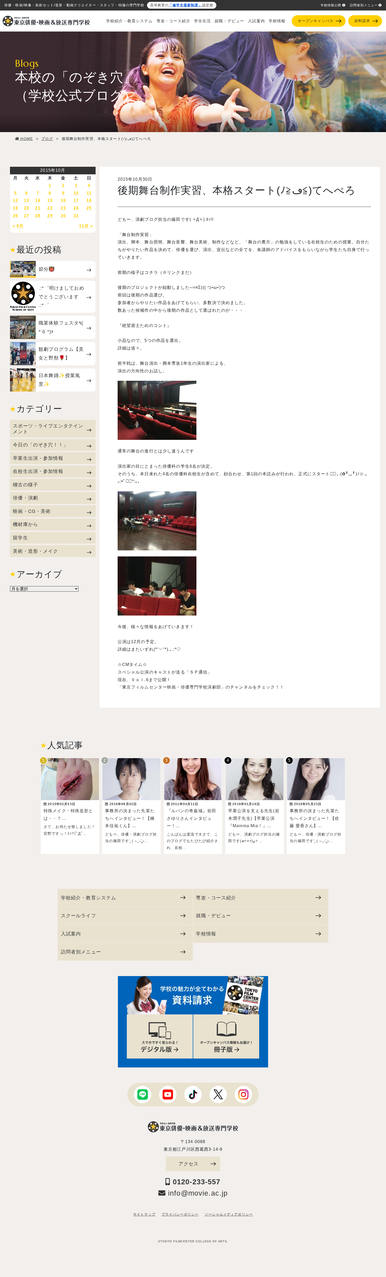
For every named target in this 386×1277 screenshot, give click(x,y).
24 (76, 208)
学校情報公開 (331, 5)
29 (50, 215)
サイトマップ (144, 1214)
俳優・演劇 (25, 498)
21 (37, 208)
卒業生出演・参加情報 (38, 458)
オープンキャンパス (315, 21)
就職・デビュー (229, 21)
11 (89, 193)
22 (50, 208)
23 (63, 208)
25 (89, 208)
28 (37, 215)
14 (37, 200)
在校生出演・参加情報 (38, 471)
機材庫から (25, 524)
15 (50, 200)
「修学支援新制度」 (185, 5)
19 (15, 208)
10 (76, 193)
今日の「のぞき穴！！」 (40, 444)
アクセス (189, 1163)
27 (26, 215)
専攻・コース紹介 (173, 21)
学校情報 (277, 21)
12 (15, 200)
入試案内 (256, 21)
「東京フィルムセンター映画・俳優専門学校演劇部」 (172, 687)
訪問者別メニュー (364, 5)
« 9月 (18, 226)
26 (15, 215)
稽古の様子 (25, 484)
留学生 (20, 537)
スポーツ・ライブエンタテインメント (48, 428)
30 (63, 215)
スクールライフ (78, 915)
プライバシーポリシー (180, 1214)
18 (89, 200)
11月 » (86, 226)
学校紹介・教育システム (129, 21)
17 (76, 200)
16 (63, 200)
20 (26, 208)
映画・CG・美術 (32, 511)
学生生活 (202, 21)
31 (76, 215)
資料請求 (362, 21)
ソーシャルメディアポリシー (229, 1214)
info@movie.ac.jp (197, 1193)
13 (26, 200)
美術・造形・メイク (35, 551)
